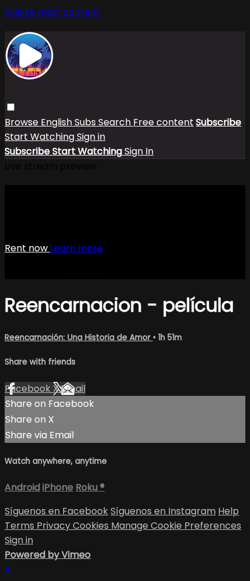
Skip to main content (52, 12)
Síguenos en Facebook (56, 511)
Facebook (29, 388)
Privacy (55, 525)
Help (228, 511)
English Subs (69, 122)
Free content (163, 122)
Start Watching (41, 136)
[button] (11, 107)
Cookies (92, 525)
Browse (23, 122)
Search (115, 122)
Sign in (91, 136)
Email (73, 388)
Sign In (138, 151)
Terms (21, 525)
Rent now (27, 248)
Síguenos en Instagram (163, 511)
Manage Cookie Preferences (176, 525)
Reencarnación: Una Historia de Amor (79, 337)
